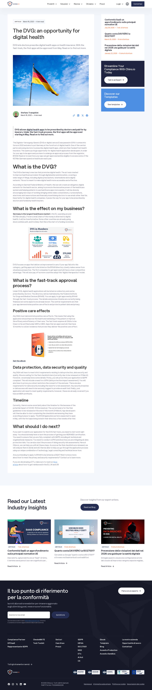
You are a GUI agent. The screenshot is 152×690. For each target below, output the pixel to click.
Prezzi (102, 4)
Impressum (88, 684)
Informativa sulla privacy (102, 684)
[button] (52, 4)
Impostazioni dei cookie (135, 684)
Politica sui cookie (119, 684)
